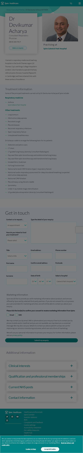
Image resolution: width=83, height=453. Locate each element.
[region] (41, 444)
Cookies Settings (31, 449)
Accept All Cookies (50, 449)
